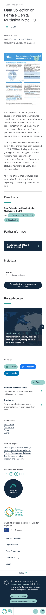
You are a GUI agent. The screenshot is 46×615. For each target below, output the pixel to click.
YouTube (11, 474)
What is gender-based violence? (17, 450)
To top (21, 573)
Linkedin (6, 474)
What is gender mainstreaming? (17, 447)
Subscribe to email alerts (15, 388)
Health (15, 39)
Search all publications (14, 5)
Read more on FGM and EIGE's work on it (18, 246)
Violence (28, 39)
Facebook (16, 474)
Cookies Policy (12, 558)
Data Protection (13, 551)
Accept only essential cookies (23, 601)
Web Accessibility (13, 538)
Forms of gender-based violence (17, 453)
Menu (42, 611)
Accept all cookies (18, 596)
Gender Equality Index (13, 456)
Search (35, 611)
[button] (11, 366)
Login (8, 564)
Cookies (39, 382)
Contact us (9, 400)
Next (41, 326)
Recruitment (9, 427)
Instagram (21, 474)
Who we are (9, 424)
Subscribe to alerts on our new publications (23, 285)
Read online (13, 220)
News (6, 430)
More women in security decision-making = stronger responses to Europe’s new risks (21, 340)
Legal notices (12, 545)
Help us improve (13, 492)
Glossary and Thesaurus (14, 459)
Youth (21, 39)
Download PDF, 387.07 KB (22, 215)
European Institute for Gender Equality (7, 611)
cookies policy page (19, 584)
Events (7, 433)
